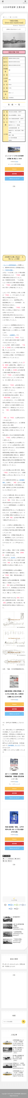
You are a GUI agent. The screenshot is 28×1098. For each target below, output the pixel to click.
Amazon (14, 169)
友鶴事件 (18, 858)
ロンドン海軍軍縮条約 (9, 858)
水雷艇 (5, 861)
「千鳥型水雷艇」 (9, 270)
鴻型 (11, 861)
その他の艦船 (7, 855)
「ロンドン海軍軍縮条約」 (10, 265)
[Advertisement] (14, 202)
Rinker (16, 161)
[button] (17, 908)
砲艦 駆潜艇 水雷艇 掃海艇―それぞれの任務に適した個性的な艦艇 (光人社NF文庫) (14, 693)
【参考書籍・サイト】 (14, 745)
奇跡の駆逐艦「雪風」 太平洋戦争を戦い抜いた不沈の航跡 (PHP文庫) (14, 829)
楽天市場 (14, 173)
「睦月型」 (13, 557)
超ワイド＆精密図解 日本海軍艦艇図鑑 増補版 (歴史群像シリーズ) (14, 776)
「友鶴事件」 (12, 335)
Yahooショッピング (14, 178)
